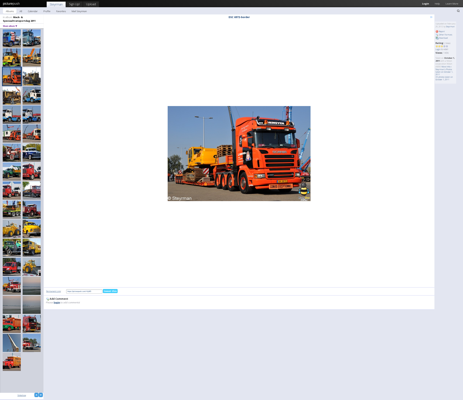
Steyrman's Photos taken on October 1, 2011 (444, 72)
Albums (10, 11)
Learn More (452, 3)
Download (443, 37)
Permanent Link (53, 291)
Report (441, 31)
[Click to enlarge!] (239, 153)
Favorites (61, 11)
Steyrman (56, 4)
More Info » (446, 66)
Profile (46, 11)
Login (425, 3)
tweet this (110, 291)
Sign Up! (74, 4)
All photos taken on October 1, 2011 (444, 78)
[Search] (458, 11)
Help (437, 3)
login (57, 302)
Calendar (33, 11)
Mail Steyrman (79, 11)
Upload (91, 4)
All (21, 11)
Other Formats (445, 34)
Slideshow (22, 395)
